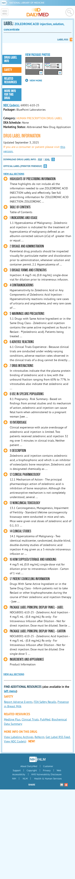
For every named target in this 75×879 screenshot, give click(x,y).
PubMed (45, 719)
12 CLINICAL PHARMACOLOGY (25, 474)
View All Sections (13, 174)
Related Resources (10, 80)
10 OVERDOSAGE (18, 422)
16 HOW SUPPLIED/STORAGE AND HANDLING (33, 559)
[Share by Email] (61, 784)
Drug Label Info (10, 59)
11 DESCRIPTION (18, 450)
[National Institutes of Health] (5, 2)
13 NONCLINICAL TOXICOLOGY (25, 503)
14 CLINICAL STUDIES (20, 531)
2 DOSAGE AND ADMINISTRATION (27, 246)
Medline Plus (12, 719)
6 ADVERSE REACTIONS (22, 342)
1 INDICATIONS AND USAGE (24, 218)
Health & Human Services (48, 778)
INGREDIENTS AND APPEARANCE (27, 659)
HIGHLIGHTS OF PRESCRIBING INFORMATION (33, 179)
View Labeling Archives (18, 737)
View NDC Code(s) (15, 741)
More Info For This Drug (10, 94)
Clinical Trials (30, 719)
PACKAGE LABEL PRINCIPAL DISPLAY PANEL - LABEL (36, 607)
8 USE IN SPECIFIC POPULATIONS (27, 394)
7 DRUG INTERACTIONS (21, 366)
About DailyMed (28, 766)
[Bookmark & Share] (66, 784)
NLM (25, 778)
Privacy (47, 770)
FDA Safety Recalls (45, 702)
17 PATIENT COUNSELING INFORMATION (30, 579)
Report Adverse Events (18, 702)
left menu (10, 691)
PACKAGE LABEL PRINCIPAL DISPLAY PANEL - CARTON (38, 631)
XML (47, 159)
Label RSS (62, 39)
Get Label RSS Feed (58, 737)
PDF (40, 159)
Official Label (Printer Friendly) (22, 166)
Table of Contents (20, 207)
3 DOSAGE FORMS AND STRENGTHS (28, 270)
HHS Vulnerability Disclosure (46, 774)
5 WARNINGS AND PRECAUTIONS (27, 313)
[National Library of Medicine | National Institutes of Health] (37, 759)
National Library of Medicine (26, 2)
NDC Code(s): (11, 105)
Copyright (32, 770)
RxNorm (39, 737)
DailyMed (38, 12)
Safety (8, 70)
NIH (14, 778)
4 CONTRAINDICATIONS (22, 285)
